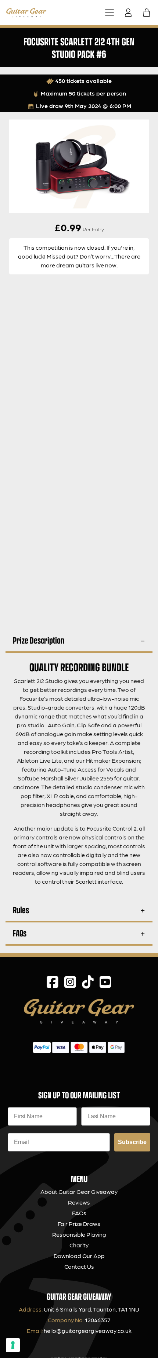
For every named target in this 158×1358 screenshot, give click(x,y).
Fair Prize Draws (79, 1223)
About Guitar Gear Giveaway (79, 1191)
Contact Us (79, 1266)
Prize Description (38, 640)
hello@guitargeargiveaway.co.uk (88, 1330)
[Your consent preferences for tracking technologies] (13, 1345)
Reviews (79, 1202)
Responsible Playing (79, 1234)
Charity (79, 1244)
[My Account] (130, 12)
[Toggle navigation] (109, 12)
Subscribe (132, 1142)
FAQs (19, 932)
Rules (21, 909)
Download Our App (79, 1255)
